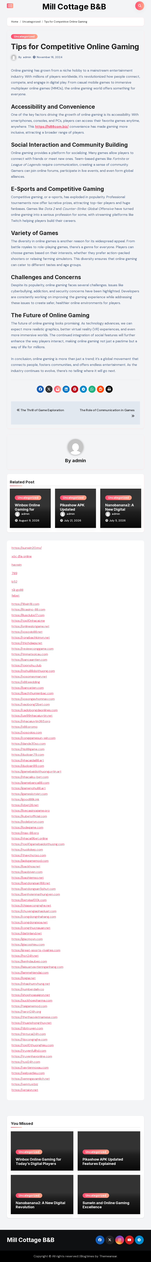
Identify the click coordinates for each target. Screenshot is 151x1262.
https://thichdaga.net (27, 643)
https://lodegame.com (27, 827)
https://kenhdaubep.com (29, 961)
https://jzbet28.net (25, 805)
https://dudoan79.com (28, 755)
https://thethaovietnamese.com (34, 1017)
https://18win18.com (25, 604)
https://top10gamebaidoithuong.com (38, 844)
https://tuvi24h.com (26, 1062)
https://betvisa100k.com (29, 900)
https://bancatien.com (28, 688)
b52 (14, 582)
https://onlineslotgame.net (30, 626)
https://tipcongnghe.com (29, 1039)
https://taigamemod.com (29, 1006)
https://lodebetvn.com (28, 822)
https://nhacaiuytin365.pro (31, 721)
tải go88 (17, 590)
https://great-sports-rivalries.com (36, 950)
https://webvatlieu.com (28, 1073)
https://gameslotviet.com (30, 794)
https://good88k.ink (25, 799)
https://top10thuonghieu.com (33, 1045)
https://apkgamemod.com (30, 861)
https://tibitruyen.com (27, 1028)
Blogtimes (87, 1256)
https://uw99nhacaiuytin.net (32, 715)
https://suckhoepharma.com (32, 1000)
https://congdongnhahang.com (34, 917)
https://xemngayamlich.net (31, 1079)
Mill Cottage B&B (74, 6)
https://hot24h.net (25, 956)
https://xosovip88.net (27, 632)
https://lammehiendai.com (30, 972)
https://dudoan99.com (28, 766)
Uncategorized (24, 36)
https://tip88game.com (28, 749)
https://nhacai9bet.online (30, 838)
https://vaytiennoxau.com (30, 1067)
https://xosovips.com (27, 732)
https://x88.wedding (26, 682)
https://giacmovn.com (27, 939)
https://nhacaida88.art (28, 760)
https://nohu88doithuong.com (33, 671)
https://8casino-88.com (28, 609)
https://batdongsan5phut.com (34, 889)
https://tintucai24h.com (29, 1034)
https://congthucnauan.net (31, 928)
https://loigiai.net (24, 978)
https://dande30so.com (29, 744)
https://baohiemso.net (28, 878)
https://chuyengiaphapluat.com (34, 911)
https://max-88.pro (25, 833)
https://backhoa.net (26, 866)
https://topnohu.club (26, 665)
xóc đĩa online (22, 556)
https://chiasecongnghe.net (31, 905)
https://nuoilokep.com (27, 849)
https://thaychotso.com (29, 855)
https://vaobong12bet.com (31, 704)
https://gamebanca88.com (30, 783)
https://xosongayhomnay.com (33, 699)
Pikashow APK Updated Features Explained (103, 1161)
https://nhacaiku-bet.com (30, 777)
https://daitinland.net (27, 933)
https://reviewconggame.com (32, 649)
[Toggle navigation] (10, 5)
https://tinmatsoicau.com (30, 654)
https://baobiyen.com (27, 872)
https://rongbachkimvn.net (31, 637)
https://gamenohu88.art (29, 788)
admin (27, 57)
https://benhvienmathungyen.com (36, 894)
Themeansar (108, 1256)
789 (14, 573)
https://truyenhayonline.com (32, 1056)
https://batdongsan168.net (31, 883)
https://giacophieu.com (28, 944)
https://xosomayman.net (29, 676)
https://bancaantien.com (29, 660)
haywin (17, 565)
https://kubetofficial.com (29, 816)
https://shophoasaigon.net (31, 995)
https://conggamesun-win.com (33, 738)
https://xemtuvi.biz (25, 1084)
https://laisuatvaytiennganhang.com (37, 967)
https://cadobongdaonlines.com (35, 710)
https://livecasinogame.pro (31, 810)
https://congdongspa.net (30, 922)
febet (15, 595)
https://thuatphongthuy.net (32, 1023)
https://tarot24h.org (26, 1012)
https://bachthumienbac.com (32, 693)
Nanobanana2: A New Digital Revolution (119, 509)
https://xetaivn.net (25, 1090)
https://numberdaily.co (28, 989)
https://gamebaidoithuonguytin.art (36, 771)
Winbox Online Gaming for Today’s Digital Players (38, 1161)
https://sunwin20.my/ (27, 548)
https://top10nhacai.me (28, 621)
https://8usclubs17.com (28, 615)
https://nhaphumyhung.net (31, 984)
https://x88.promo (25, 727)
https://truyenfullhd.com (29, 1051)
